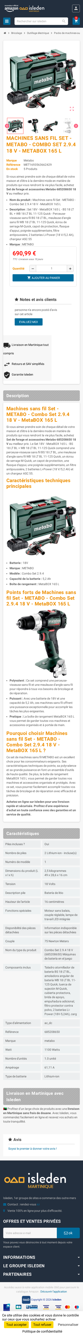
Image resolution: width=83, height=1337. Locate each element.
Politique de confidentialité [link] (42, 1331)
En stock (12, 169)
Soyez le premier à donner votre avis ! (32, 1148)
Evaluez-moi (28, 322)
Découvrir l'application (53, 1291)
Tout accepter (16, 1325)
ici (38, 1204)
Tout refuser (42, 1325)
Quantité (18, 268)
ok (70, 1233)
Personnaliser (68, 1325)
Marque (11, 160)
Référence (13, 164)
